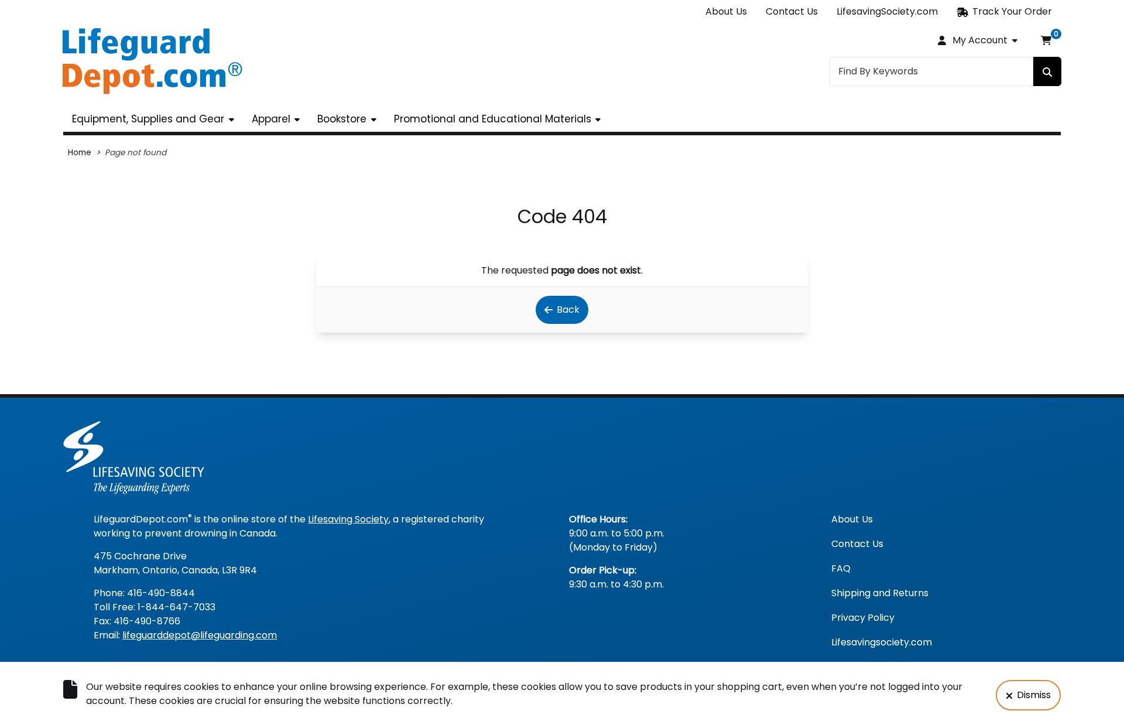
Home (79, 152)
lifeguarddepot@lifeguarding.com (199, 635)
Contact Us (792, 11)
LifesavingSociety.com (887, 11)
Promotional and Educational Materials (492, 119)
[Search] (1047, 71)
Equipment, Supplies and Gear (148, 119)
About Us (726, 11)
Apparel (271, 119)
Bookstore (341, 119)
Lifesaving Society (348, 519)
